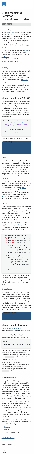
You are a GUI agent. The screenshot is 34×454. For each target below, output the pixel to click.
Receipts (7, 427)
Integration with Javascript (15, 325)
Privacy (4, 450)
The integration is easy (9, 101)
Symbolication (7, 289)
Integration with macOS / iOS (16, 98)
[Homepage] (15, 4)
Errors (4, 203)
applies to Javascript (15, 328)
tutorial (9, 24)
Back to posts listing (8, 438)
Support (5, 158)
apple (4, 24)
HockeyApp (10, 32)
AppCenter (5, 57)
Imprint (4, 448)
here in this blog (18, 225)
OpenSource (7, 75)
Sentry (5, 67)
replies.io (5, 176)
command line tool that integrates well (14, 305)
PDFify (6, 429)
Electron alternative (18, 91)
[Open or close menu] (30, 4)
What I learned (9, 377)
